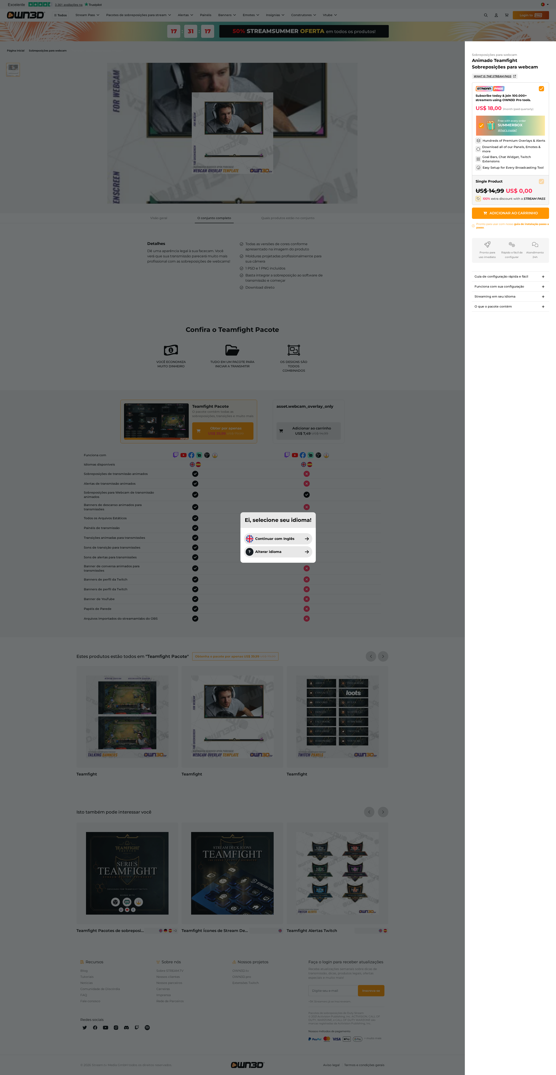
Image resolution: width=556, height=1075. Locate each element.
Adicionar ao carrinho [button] (514, 213)
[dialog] (278, 537)
